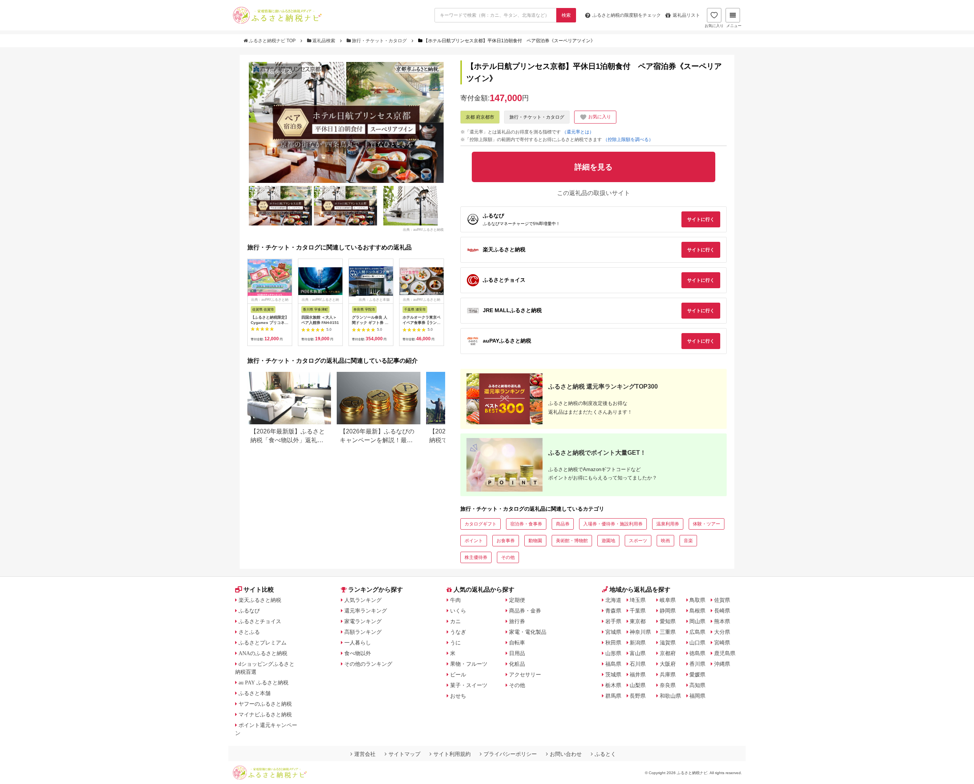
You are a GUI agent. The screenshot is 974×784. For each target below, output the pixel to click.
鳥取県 (697, 600)
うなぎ (458, 632)
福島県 (613, 664)
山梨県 (638, 685)
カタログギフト (481, 524)
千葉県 (638, 610)
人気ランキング (363, 600)
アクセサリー (525, 674)
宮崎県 (722, 642)
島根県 (697, 610)
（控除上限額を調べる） (628, 139)
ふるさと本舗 (255, 693)
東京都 (638, 621)
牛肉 (455, 600)
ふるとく (605, 754)
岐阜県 (668, 600)
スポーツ (638, 540)
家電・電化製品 (527, 632)
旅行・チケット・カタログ (379, 40)
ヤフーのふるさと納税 (265, 703)
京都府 (668, 653)
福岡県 (697, 695)
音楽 (688, 540)
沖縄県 (722, 664)
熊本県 (722, 621)
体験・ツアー (706, 524)
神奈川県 (640, 632)
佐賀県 (722, 600)
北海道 (613, 600)
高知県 (697, 685)
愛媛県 (697, 674)
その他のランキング (368, 664)
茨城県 (613, 674)
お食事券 (506, 540)
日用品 (517, 653)
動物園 (535, 540)
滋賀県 (668, 642)
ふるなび (249, 610)
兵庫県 (668, 674)
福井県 (638, 674)
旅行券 (517, 621)
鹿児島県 (724, 653)
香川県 (697, 664)
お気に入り (714, 26)
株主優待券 (476, 557)
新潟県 (638, 642)
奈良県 (668, 685)
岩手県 (613, 621)
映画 (665, 540)
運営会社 (365, 754)
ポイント (474, 540)
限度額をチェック (626, 15)
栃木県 (613, 685)
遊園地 (608, 540)
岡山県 (697, 621)
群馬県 (613, 695)
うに (455, 642)
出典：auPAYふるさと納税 (423, 230)
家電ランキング (363, 621)
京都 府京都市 (480, 117)
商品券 (563, 524)
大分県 (722, 632)
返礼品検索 (323, 40)
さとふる (249, 632)
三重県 (668, 632)
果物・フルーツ (468, 664)
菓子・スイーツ (468, 685)
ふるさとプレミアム (262, 642)
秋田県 (613, 642)
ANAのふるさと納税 (263, 653)
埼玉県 (638, 600)
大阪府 (668, 664)
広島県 (697, 632)
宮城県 (613, 632)
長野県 (638, 695)
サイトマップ (404, 754)
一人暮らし (357, 642)
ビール (458, 674)
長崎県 (722, 610)
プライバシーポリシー (510, 754)
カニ (455, 621)
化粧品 (517, 664)
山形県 (613, 653)
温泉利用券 (667, 524)
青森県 (613, 610)
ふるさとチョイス (260, 621)
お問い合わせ (566, 754)
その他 (508, 557)
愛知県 (668, 621)
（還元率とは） (578, 132)
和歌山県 (670, 695)
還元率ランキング (365, 610)
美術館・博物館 (572, 540)
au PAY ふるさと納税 (263, 682)
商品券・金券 (525, 610)
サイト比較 (259, 589)
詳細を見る (277, 71)
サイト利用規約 (452, 754)
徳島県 (697, 653)
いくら (458, 610)
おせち (458, 695)
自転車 (517, 642)
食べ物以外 (357, 653)
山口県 (697, 642)
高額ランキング (363, 632)
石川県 (638, 664)
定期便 (517, 600)
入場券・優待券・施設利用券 (613, 524)
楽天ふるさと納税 (260, 600)
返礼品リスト (686, 15)
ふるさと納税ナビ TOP (272, 40)
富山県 (638, 653)
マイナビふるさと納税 (265, 714)
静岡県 (668, 610)
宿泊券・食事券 (526, 524)
